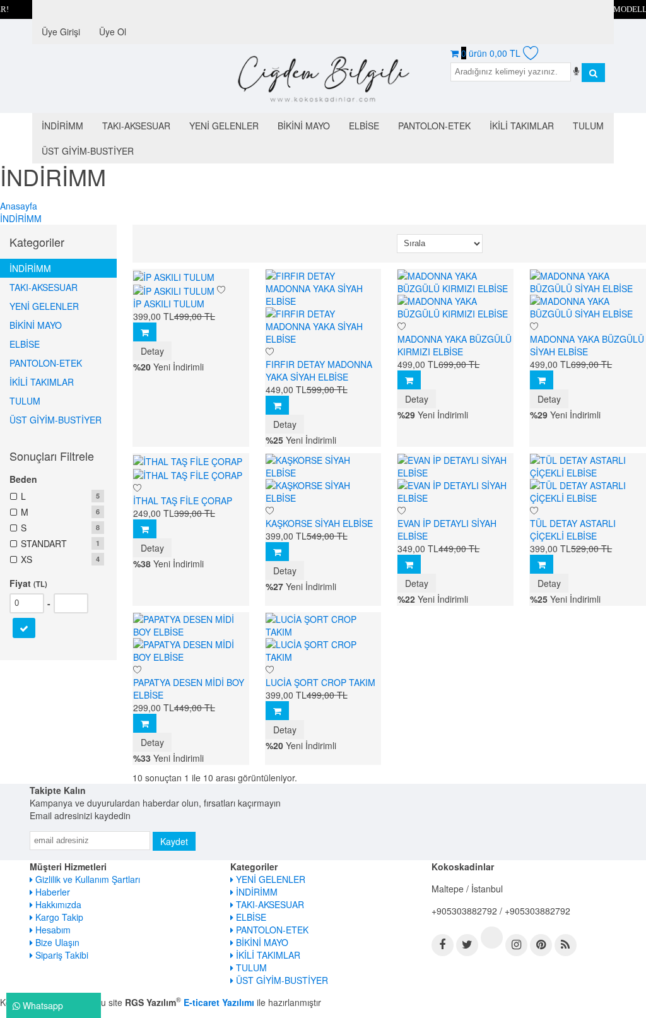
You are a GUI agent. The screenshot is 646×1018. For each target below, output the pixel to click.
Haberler (51, 891)
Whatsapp (41, 1005)
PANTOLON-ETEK (45, 363)
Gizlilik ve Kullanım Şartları (86, 879)
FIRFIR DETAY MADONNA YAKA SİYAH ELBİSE (319, 370)
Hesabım (52, 929)
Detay (152, 351)
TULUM (24, 400)
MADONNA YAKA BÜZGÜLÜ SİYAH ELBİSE (587, 345)
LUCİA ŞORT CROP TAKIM (320, 682)
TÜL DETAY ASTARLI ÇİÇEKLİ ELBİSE (573, 529)
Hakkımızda (57, 904)
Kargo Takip (58, 917)
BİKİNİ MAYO (35, 325)
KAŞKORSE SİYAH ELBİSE (319, 523)
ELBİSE (24, 344)
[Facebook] (443, 945)
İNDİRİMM (30, 268)
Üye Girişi (61, 31)
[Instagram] (516, 945)
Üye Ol (112, 31)
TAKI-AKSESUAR (43, 287)
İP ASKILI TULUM (168, 303)
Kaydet (174, 841)
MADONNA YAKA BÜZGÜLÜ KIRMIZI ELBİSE (454, 345)
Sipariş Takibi (60, 955)
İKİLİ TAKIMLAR (41, 382)
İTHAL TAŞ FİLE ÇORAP (182, 500)
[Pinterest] (541, 945)
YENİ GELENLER (44, 306)
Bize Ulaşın (56, 942)
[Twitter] (467, 945)
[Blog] (566, 945)
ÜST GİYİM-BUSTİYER (55, 419)
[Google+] (492, 937)
